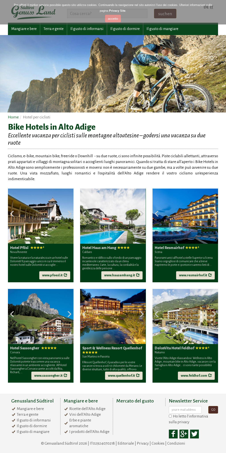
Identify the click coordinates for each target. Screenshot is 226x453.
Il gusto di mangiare (162, 29)
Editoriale (126, 443)
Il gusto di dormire (125, 29)
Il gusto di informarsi (87, 29)
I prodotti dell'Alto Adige (89, 432)
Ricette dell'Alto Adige (87, 409)
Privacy (143, 443)
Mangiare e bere (24, 29)
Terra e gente (53, 29)
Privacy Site (117, 10)
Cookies (158, 443)
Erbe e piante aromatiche (80, 423)
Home (13, 117)
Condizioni (176, 443)
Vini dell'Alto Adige (85, 414)
